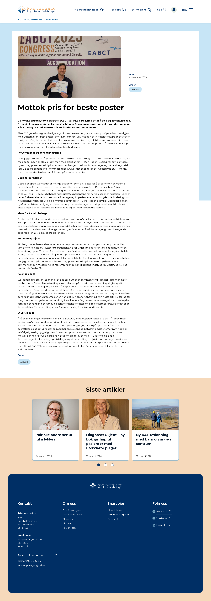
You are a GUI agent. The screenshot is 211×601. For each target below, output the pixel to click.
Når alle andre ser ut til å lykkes (54, 437)
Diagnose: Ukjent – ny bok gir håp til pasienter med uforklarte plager (105, 441)
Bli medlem (69, 519)
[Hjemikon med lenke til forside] (19, 19)
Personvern (69, 527)
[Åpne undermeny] (187, 10)
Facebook (162, 511)
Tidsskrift (112, 519)
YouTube (161, 518)
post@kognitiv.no (36, 565)
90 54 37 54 (34, 561)
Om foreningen (72, 510)
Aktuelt (25, 20)
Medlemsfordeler (72, 514)
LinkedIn (161, 525)
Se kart (22, 527)
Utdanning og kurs (118, 514)
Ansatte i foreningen (30, 555)
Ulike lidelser (114, 510)
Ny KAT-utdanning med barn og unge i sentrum (153, 439)
